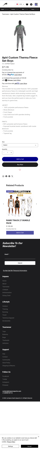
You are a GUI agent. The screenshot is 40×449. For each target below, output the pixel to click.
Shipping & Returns (8, 366)
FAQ (3, 354)
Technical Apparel (8, 318)
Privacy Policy (11, 442)
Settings (10, 446)
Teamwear (5, 287)
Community (6, 360)
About (4, 284)
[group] (20, 212)
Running (5, 312)
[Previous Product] (3, 204)
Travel (4, 315)
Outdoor (5, 306)
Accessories (6, 321)
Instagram (5, 382)
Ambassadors (7, 292)
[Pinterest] (9, 176)
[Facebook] (6, 176)
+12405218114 (7, 393)
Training (5, 309)
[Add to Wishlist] (20, 170)
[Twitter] (12, 176)
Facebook (5, 376)
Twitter (4, 379)
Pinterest (5, 385)
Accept (30, 446)
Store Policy (6, 363)
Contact (5, 357)
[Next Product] (36, 204)
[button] (23, 4)
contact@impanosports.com (11, 391)
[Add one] (11, 152)
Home (4, 281)
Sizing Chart (6, 295)
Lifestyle (5, 289)
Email (7, 254)
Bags (4, 337)
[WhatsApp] (3, 176)
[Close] (37, 437)
